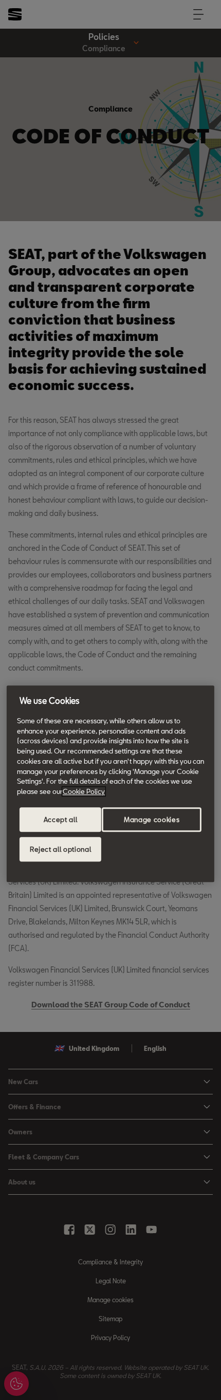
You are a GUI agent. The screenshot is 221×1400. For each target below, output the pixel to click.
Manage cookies (151, 819)
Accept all (61, 819)
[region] (110, 783)
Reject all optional (60, 849)
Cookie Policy (84, 791)
